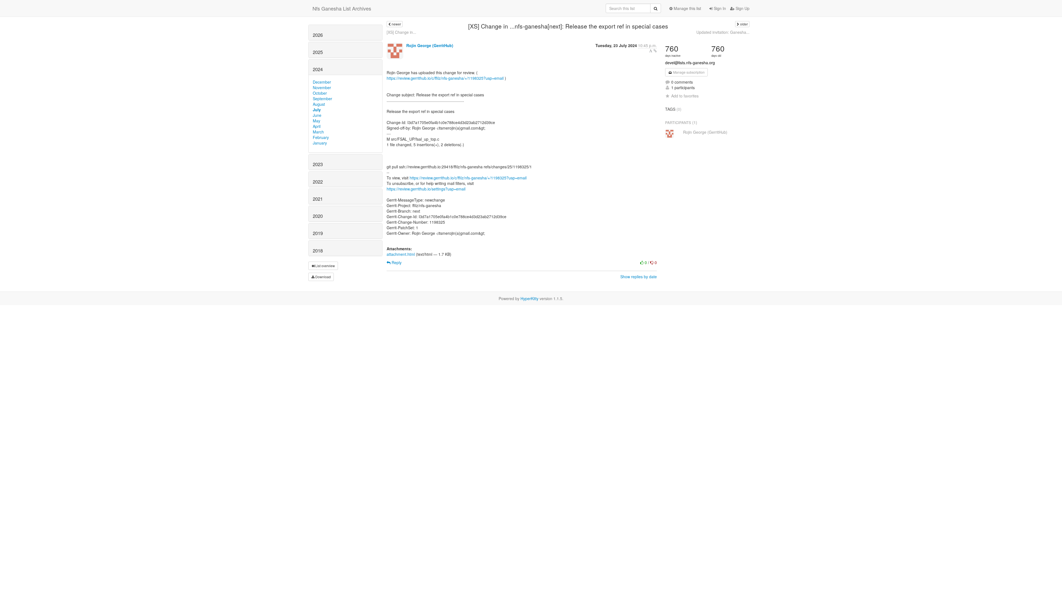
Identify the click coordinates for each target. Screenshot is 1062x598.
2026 (318, 35)
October (320, 93)
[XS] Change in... (401, 32)
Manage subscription (688, 72)
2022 (318, 181)
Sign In (719, 8)
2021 (318, 198)
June (317, 115)
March (318, 132)
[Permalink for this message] (655, 50)
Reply (396, 262)
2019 (318, 233)
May (316, 120)
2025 (318, 52)
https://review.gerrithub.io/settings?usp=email (426, 189)
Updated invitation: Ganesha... (722, 32)
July (317, 109)
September (322, 98)
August (319, 104)
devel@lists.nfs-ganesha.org (690, 62)
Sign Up (742, 8)
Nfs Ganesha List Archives (342, 8)
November (322, 87)
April (317, 126)
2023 (318, 164)
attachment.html (401, 254)
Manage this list (687, 8)
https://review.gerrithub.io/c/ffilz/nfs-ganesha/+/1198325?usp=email (445, 78)
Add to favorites (685, 96)
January (320, 143)
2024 (318, 69)
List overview (324, 265)
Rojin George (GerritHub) (429, 45)
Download (322, 276)
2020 (318, 216)
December (322, 82)
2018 (318, 250)
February (321, 137)
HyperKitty (529, 298)
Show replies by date (638, 276)
